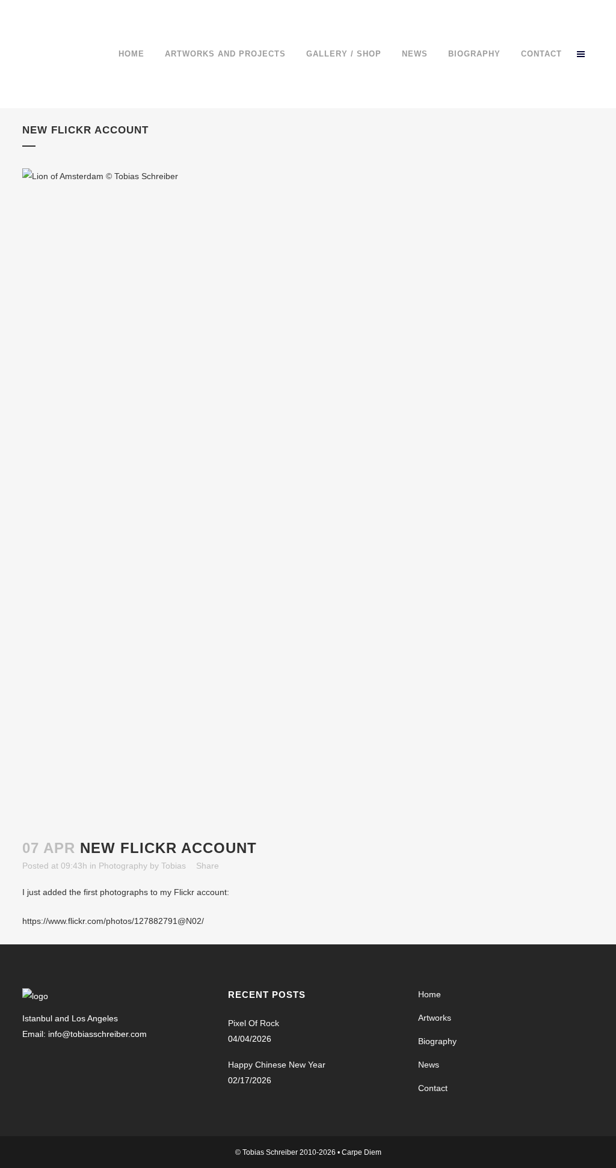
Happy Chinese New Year (276, 1064)
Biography (437, 1041)
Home (429, 994)
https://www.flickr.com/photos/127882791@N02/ (113, 921)
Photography (123, 865)
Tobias (173, 865)
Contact (433, 1088)
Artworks (434, 1018)
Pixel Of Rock (253, 1023)
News (428, 1064)
